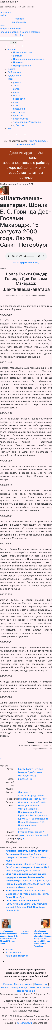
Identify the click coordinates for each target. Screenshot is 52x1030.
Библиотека (14, 72)
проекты (18, 115)
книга (16, 92)
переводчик (19, 98)
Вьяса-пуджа (44, 987)
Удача (21, 828)
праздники (19, 108)
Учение (11, 69)
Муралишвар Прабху (29, 798)
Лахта (21, 792)
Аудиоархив (14, 75)
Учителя (17, 55)
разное (17, 82)
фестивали (19, 112)
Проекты (18, 62)
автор (16, 88)
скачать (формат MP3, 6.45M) (26, 263)
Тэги (10, 78)
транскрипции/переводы (27, 122)
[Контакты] (19, 45)
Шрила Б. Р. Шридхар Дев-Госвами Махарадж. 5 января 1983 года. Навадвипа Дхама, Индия (27, 867)
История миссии (22, 52)
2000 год (23, 779)
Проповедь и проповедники (28, 59)
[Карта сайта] (11, 45)
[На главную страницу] (3, 45)
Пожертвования (22, 65)
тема (16, 85)
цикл (15, 102)
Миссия (12, 49)
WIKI (10, 128)
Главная (7, 984)
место (16, 95)
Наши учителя (26, 805)
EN (21, 35)
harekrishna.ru (24, 1022)
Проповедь (24, 825)
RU (16, 35)
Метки (9, 949)
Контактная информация (14, 987)
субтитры (18, 125)
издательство (20, 118)
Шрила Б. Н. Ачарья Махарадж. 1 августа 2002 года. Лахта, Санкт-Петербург (27, 894)
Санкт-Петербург (27, 795)
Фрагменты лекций (28, 802)
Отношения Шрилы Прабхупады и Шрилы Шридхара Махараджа (30, 812)
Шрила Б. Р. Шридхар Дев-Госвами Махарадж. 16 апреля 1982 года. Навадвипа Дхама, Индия (28, 881)
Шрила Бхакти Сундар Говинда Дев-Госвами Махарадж (30, 772)
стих (15, 105)
